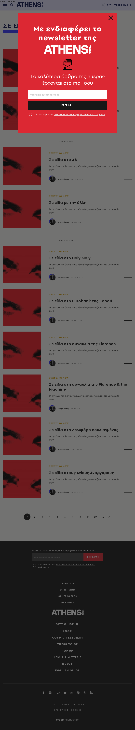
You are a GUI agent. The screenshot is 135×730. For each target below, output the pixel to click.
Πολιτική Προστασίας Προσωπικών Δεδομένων (79, 114)
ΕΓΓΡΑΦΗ (67, 105)
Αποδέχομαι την (70, 114)
